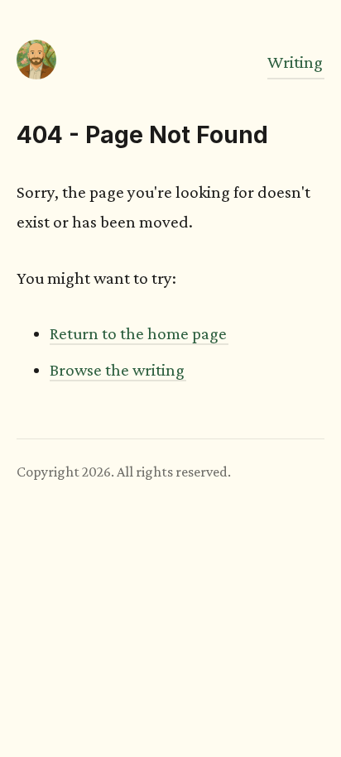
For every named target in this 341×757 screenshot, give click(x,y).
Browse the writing (117, 370)
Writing (295, 62)
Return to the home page (138, 333)
